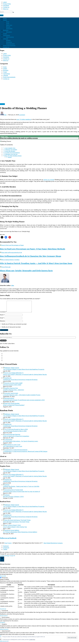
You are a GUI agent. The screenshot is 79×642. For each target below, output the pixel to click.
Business (5, 30)
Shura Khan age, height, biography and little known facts (26, 270)
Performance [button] (4, 616)
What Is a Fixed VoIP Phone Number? (14, 405)
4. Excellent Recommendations (12, 152)
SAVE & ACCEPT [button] (4, 641)
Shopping (9, 42)
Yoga (7, 23)
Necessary (5, 578)
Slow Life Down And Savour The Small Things (16, 522)
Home (5, 18)
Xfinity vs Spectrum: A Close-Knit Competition (16, 436)
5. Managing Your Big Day (10, 154)
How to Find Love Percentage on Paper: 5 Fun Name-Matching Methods (32, 249)
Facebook (6, 546)
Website (2, 321)
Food (7, 22)
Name (2, 315)
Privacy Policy (7, 4)
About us (5, 9)
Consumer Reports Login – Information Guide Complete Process (21, 395)
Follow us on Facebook (8, 538)
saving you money (48, 179)
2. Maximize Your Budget (10, 149)
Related (10, 157)
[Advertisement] (39, 91)
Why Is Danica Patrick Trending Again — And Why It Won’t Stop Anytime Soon (36, 263)
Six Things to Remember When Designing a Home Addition (20, 532)
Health (5, 20)
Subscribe (3, 340)
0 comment (22, 115)
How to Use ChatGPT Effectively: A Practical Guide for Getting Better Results (25, 374)
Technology (6, 35)
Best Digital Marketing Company (53, 543)
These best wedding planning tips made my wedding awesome (19, 138)
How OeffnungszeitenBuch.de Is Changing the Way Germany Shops (30, 256)
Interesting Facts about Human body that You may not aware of (21, 491)
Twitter (5, 549)
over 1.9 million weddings (24, 119)
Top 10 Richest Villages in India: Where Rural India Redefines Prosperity (23, 369)
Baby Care (9, 25)
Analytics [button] (2, 622)
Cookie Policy (32, 639)
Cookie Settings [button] (4, 556)
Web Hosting (10, 37)
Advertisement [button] (4, 629)
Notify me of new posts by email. (11, 327)
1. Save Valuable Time (9, 148)
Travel (5, 33)
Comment (3, 312)
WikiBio (8, 40)
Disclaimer (6, 5)
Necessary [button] (3, 576)
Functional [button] (3, 609)
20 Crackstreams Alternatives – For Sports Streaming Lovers (20, 441)
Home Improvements (9, 45)
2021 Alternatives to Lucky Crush (12, 446)
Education (9, 32)
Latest (5, 2)
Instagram (6, 547)
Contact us (6, 7)
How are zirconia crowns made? (12, 385)
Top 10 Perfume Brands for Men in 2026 (14, 431)
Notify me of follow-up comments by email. (14, 324)
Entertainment (10, 44)
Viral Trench (8, 543)
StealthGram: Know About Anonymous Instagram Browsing (20, 379)
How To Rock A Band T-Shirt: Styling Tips (15, 527)
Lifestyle (5, 39)
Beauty (8, 27)
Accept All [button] (12, 556)
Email (2, 318)
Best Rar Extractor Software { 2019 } (13, 496)
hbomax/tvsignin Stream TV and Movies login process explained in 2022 (24, 400)
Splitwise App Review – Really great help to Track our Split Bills (21, 486)
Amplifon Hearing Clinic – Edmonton (13, 390)
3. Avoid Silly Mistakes (9, 151)
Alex (5, 115)
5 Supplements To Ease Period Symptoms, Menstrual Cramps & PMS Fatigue (25, 451)
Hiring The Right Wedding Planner (13, 155)
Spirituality (9, 28)
